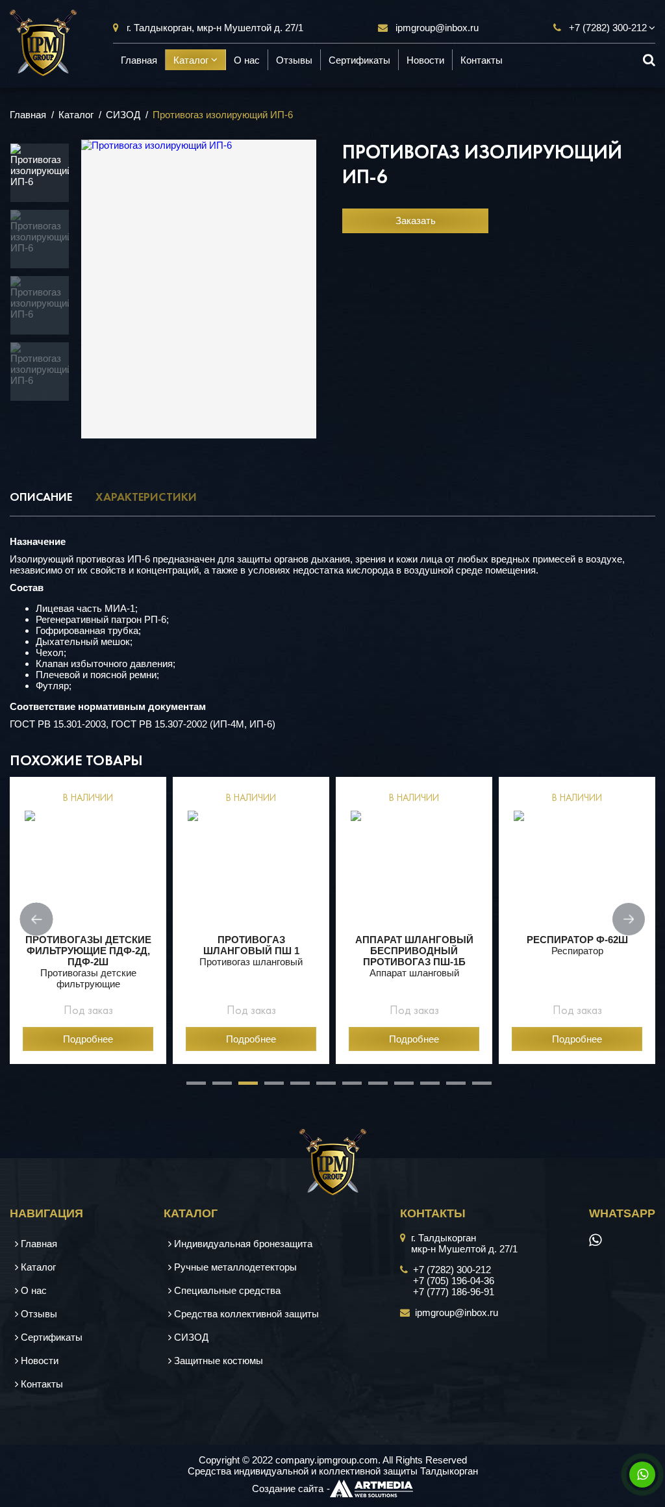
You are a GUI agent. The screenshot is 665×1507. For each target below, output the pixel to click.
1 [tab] (192, 1088)
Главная (139, 59)
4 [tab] (270, 1088)
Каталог (192, 59)
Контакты (481, 59)
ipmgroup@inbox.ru (437, 27)
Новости (425, 59)
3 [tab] (244, 1088)
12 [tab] (478, 1088)
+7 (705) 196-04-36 (453, 1280)
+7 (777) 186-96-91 (453, 1291)
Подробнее (88, 1039)
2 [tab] (218, 1088)
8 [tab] (374, 1088)
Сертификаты (359, 59)
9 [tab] (400, 1088)
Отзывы (294, 59)
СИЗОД (123, 114)
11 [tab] (452, 1088)
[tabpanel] (88, 921)
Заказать (415, 220)
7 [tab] (348, 1088)
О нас (247, 59)
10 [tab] (426, 1088)
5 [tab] (296, 1088)
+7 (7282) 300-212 (608, 27)
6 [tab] (322, 1088)
